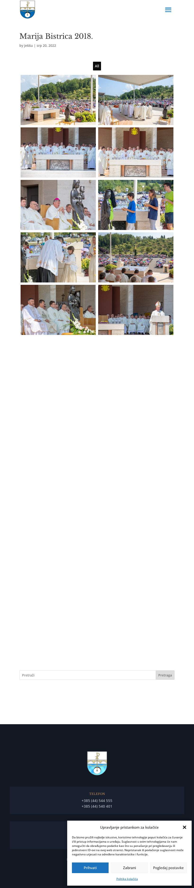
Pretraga (165, 675)
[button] (184, 827)
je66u (28, 45)
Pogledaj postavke (168, 867)
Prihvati (90, 867)
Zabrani (129, 867)
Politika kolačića (127, 879)
